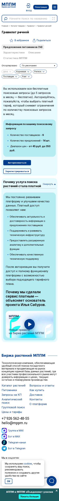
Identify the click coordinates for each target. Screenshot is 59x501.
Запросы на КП (12, 394)
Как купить (37, 390)
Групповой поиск (13, 407)
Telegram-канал (17, 442)
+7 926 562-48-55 (15, 418)
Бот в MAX (14, 436)
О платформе (38, 404)
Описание (34, 52)
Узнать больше (29, 496)
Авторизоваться (17, 162)
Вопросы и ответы (42, 385)
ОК (8, 481)
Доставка (36, 394)
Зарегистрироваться (17, 171)
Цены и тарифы (12, 412)
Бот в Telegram (16, 448)
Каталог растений (13, 385)
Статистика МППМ (15, 58)
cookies (27, 463)
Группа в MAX (16, 430)
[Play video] (29, 324)
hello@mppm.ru (14, 423)
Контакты (36, 399)
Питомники (9, 390)
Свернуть (49, 184)
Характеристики (14, 52)
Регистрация (41, 7)
